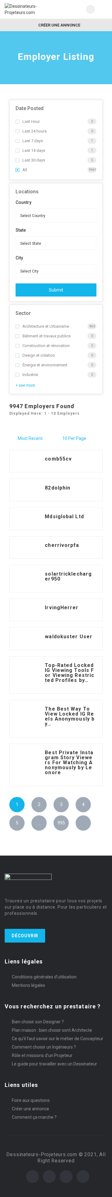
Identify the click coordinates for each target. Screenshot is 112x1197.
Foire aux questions (31, 1100)
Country (23, 202)
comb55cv (58, 459)
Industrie (30, 374)
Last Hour (31, 121)
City (19, 258)
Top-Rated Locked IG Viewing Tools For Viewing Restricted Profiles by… (69, 672)
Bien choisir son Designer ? (38, 1021)
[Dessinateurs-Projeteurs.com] (30, 9)
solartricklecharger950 (68, 576)
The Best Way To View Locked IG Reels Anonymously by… (70, 716)
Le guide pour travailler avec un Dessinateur (54, 1063)
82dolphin (57, 488)
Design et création (38, 355)
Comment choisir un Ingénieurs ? (44, 1047)
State (21, 230)
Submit (56, 289)
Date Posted (30, 108)
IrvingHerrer (61, 608)
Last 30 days (33, 160)
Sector (23, 313)
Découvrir (25, 935)
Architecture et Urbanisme (45, 326)
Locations (27, 192)
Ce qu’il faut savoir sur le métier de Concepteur (57, 1038)
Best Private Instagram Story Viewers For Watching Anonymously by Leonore (69, 762)
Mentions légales (28, 985)
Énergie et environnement (45, 365)
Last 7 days (32, 140)
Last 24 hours (34, 131)
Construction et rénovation (46, 345)
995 (61, 822)
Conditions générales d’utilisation (44, 976)
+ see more (25, 385)
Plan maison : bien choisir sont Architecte (52, 1030)
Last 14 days (33, 150)
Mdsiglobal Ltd (64, 516)
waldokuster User (68, 637)
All (24, 169)
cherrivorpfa (62, 545)
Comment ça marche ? (34, 1117)
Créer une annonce (58, 25)
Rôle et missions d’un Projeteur (42, 1055)
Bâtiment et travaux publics (46, 336)
